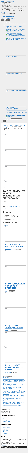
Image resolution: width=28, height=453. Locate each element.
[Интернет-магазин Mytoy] (8, 18)
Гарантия (5, 433)
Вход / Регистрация (8, 16)
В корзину (18, 249)
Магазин (10, 125)
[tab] (15, 209)
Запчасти (16, 125)
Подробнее (12, 291)
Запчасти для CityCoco (15, 206)
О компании (6, 427)
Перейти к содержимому (7, 1)
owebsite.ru (13, 446)
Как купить (6, 430)
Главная (5, 125)
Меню (7, 20)
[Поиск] (4, 121)
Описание (8, 209)
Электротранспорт (8, 421)
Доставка (5, 431)
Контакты (5, 420)
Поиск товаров (7, 119)
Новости (5, 429)
